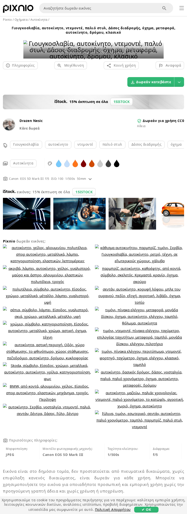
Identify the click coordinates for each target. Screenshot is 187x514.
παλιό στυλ (112, 144)
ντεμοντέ (85, 144)
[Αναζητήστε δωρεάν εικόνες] (164, 8)
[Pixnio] (18, 10)
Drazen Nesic (31, 120)
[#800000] (83, 163)
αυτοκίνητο (58, 144)
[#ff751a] (75, 163)
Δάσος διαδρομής (146, 144)
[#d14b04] (92, 163)
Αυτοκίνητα (23, 163)
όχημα (176, 144)
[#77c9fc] (59, 163)
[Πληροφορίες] (90, 179)
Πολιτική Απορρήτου (113, 509)
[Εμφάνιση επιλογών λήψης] (179, 82)
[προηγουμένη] (28, 43)
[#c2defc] (67, 163)
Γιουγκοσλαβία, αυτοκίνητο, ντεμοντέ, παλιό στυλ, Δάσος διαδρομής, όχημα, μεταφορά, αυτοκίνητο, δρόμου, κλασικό (93, 30)
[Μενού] (182, 8)
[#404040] (108, 163)
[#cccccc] (100, 163)
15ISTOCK (84, 192)
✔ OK (146, 509)
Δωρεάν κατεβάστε (153, 82)
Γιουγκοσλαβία (26, 144)
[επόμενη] (158, 43)
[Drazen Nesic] (9, 129)
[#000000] (116, 163)
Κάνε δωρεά (29, 128)
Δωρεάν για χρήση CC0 (163, 120)
